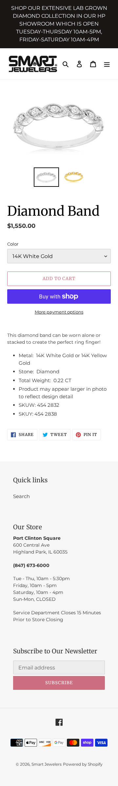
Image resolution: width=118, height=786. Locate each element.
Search (21, 496)
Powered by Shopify (83, 764)
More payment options (59, 312)
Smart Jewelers (46, 764)
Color (12, 244)
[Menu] (107, 64)
